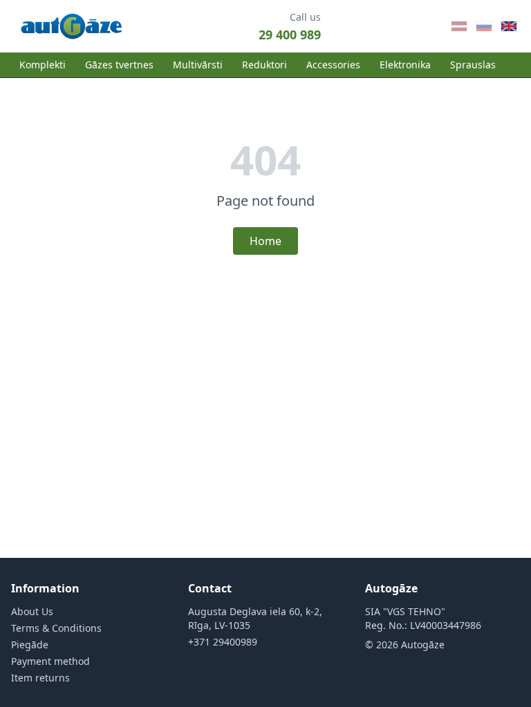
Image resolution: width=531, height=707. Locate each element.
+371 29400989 (222, 641)
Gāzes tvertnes (119, 64)
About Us (32, 611)
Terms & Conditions (56, 628)
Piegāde (29, 644)
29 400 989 (290, 34)
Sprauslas (473, 64)
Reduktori (264, 64)
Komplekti (42, 64)
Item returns (40, 677)
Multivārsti (198, 64)
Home (265, 241)
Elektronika (405, 64)
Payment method (50, 661)
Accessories (333, 64)
